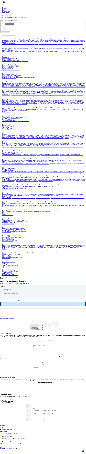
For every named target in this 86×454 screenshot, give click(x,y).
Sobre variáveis (69, 165)
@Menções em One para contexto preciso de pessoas (10, 60)
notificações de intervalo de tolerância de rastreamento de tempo (12, 257)
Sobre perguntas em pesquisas (63, 205)
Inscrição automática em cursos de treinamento (9, 240)
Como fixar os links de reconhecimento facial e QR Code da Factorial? (22, 87)
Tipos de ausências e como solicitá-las (62, 97)
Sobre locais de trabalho (37, 38)
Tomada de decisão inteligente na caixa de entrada (26, 40)
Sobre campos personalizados (19, 38)
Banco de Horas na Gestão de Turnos (39, 107)
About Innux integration (16, 245)
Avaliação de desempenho (6, 197)
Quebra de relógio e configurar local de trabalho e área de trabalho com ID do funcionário (23, 93)
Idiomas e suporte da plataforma (28, 51)
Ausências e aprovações (6, 94)
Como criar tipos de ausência (52, 96)
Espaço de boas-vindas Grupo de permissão (35, 191)
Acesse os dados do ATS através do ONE (41, 176)
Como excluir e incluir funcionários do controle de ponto (73, 83)
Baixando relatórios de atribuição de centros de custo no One (11, 65)
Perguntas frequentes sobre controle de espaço (45, 186)
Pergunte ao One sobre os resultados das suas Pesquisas (11, 70)
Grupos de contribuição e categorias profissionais (45, 183)
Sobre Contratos (17, 179)
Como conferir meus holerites (24, 157)
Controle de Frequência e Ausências (8, 81)
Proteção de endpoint (61, 250)
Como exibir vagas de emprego (54, 173)
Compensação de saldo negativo (49, 91)
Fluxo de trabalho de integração (42, 194)
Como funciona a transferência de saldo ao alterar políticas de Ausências (55, 103)
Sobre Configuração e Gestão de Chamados (9, 262)
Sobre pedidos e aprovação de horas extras (25, 83)
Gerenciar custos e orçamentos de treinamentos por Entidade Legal (12, 237)
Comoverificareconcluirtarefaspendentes (7, 318)
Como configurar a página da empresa (8, 38)
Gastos (3, 146)
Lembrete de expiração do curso (7, 219)
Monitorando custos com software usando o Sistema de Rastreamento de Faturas (39, 149)
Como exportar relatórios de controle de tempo (60, 85)
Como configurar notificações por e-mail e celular (38, 44)
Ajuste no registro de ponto (38, 87)
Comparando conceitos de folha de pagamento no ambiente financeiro (13, 145)
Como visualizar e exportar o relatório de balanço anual (13, 107)
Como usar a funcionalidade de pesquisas (8, 205)
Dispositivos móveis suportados (45, 48)
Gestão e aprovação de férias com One (8, 56)
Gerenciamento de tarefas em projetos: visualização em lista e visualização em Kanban (15, 121)
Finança (3, 141)
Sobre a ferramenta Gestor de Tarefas (8, 188)
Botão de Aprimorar (5, 72)
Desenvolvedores (73, 250)
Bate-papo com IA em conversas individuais (17, 209)
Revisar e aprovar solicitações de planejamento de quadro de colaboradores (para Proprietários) (58, 154)
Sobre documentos (5, 157)
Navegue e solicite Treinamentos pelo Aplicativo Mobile (11, 235)
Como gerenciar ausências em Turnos (58, 106)
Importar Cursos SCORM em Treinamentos (9, 234)
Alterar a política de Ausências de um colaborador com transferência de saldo (14, 104)
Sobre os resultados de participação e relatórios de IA (24, 211)
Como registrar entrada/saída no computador (34, 85)
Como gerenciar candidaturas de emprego (39, 175)
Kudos (3, 212)
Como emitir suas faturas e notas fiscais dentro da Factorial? (51, 87)
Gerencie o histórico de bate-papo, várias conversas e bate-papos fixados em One (15, 61)
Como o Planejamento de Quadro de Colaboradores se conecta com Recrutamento (45, 155)
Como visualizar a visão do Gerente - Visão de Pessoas (11, 118)
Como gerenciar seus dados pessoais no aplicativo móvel (11, 48)
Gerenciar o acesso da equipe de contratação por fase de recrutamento (17, 177)
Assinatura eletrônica (5, 162)
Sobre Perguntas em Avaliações (37, 198)
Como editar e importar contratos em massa (57, 179)
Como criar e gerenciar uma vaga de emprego (52, 172)
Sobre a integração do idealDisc (26, 245)
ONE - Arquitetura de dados (6, 59)
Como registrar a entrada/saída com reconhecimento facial (51, 84)
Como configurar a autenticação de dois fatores (38, 39)
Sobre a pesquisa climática (13, 206)
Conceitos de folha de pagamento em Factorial (9, 135)
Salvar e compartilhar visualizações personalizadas (54, 41)
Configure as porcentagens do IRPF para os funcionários (37, 41)
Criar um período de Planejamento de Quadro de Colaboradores (12, 154)
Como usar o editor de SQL (27, 160)
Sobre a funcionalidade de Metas (7, 201)
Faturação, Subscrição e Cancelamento (8, 269)
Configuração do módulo (23, 150)
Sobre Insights (4, 160)
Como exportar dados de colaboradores (61, 37)
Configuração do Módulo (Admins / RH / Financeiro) (18, 147)
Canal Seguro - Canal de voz (34, 203)
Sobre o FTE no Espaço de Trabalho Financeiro (74, 144)
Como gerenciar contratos (24, 179)
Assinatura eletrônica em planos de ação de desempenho (19, 164)
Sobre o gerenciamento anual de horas (71, 179)
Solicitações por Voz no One (6, 69)
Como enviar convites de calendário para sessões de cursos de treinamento (14, 231)
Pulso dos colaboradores (6, 210)
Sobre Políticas (4, 264)
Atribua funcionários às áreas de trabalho (12, 184)
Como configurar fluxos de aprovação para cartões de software (12, 149)
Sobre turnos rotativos (29, 106)
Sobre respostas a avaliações (16, 198)
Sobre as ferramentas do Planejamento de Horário (72, 106)
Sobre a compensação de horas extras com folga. (36, 91)
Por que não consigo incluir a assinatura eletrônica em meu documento (52, 163)
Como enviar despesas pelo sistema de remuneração (71, 135)
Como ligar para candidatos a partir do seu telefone (70, 174)
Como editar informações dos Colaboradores (42, 40)
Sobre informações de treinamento (7, 215)
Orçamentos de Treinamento (6, 232)
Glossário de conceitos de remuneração (66, 137)
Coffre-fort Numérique (6, 167)
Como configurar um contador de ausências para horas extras (15, 101)
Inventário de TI (4, 251)
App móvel (4, 47)
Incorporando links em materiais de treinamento (9, 222)
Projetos (3, 111)
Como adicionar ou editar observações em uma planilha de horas (32, 89)
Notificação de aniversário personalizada (8, 190)
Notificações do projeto (6, 255)
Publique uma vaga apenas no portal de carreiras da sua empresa (39, 177)
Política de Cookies (3, 448)
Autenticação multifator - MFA (50, 39)
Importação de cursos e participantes (8, 227)
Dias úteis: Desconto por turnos (47, 109)
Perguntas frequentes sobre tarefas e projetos (9, 123)
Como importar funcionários (74, 39)
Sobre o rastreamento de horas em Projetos (9, 115)
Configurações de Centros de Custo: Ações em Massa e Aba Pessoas (26, 144)
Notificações (4, 253)
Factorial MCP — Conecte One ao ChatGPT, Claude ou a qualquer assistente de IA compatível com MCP (19, 77)
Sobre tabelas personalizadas (28, 38)
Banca (11, 150)
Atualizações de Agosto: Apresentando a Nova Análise (17, 161)
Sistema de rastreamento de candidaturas (8, 170)
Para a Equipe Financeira (79, 147)
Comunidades (4, 207)
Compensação (4, 134)
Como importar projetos (6, 116)
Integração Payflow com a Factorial (19, 246)
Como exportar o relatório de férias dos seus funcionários (17, 96)
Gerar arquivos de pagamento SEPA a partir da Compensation (50, 137)
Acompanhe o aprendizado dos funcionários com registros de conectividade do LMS (15, 229)
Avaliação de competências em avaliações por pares (42, 201)
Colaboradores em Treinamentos (7, 238)
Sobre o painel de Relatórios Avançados (51, 160)
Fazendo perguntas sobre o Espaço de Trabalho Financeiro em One (35, 145)
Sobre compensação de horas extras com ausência (10, 83)
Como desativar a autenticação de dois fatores (63, 39)
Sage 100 (8, 140)
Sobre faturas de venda (6, 152)
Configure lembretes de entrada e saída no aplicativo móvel (62, 89)
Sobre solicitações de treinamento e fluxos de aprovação (11, 218)
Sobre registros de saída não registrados (29, 86)
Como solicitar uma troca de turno (47, 106)
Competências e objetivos (6, 200)
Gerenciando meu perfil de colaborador (8, 43)
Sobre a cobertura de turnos (37, 106)
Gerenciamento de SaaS (35, 250)
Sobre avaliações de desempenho (61, 198)
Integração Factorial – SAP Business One (76, 247)
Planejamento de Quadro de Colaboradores (9, 153)
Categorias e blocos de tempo (23, 91)
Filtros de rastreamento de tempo (78, 91)
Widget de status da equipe (64, 88)
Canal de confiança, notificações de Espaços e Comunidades (11, 254)
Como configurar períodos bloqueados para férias (68, 95)
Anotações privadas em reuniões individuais (51, 209)
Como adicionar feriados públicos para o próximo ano (55, 102)
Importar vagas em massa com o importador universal (65, 176)
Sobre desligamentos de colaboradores (8, 179)
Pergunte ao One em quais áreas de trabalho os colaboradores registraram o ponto (15, 80)
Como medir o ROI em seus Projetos (8, 126)
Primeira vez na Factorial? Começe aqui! (8, 35)
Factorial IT (4, 249)
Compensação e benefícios (6, 133)
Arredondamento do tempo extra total (62, 92)
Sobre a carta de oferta (78, 172)
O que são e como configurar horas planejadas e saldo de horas (54, 83)
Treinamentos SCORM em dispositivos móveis (9, 236)
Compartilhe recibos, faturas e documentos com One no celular (12, 75)
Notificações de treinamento (6, 256)
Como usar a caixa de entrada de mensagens (27, 172)
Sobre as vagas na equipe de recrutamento (52, 175)
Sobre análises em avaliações (6, 198)
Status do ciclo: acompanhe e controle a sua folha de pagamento (28, 136)
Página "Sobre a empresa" (64, 173)
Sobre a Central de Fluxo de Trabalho (20, 194)
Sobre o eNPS (46, 205)
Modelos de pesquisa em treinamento (8, 224)
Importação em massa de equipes (32, 183)
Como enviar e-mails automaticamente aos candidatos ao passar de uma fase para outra (19, 175)
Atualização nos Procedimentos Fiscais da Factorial (69, 87)
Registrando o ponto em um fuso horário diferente (48, 92)
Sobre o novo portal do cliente (7, 272)
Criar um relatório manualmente (49, 161)
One (3, 52)
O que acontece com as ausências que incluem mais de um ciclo (53, 101)
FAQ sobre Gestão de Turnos (49, 107)
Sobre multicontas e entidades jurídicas (25, 39)
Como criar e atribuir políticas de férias (27, 100)
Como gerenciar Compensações (58, 135)
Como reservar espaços (15, 186)
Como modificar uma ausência (37, 97)
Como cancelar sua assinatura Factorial (8, 270)
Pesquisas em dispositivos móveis (32, 206)
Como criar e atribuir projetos (7, 114)
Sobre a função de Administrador (7, 191)
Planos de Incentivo (20, 138)
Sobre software (24, 149)
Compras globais (67, 250)
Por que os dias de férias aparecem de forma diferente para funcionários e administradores (25, 98)
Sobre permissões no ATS (68, 171)
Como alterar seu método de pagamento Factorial (10, 271)
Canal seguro (4, 202)
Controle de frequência (6, 82)
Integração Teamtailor (62, 246)
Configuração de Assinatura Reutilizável (43, 164)
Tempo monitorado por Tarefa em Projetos (9, 131)
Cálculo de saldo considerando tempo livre (68, 90)
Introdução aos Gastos (5, 147)
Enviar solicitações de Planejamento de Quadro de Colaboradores (33, 154)
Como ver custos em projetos (6, 119)
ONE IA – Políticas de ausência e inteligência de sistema (11, 55)
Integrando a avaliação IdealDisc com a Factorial (32, 246)
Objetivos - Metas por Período (55, 201)
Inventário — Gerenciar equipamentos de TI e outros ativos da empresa (39, 252)
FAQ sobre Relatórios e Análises (11, 195)
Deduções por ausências (6, 108)
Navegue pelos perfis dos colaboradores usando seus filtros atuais (29, 184)
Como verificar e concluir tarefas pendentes (21, 188)
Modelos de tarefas (6, 292)
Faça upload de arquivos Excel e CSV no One (9, 74)
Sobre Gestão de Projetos (6, 112)
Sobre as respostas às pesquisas (54, 205)
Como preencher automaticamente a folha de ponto (15, 86)
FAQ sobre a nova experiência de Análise (33, 161)
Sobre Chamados (5, 263)
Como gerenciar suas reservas (33, 186)
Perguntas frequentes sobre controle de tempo (33, 90)
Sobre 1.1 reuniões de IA (6, 209)
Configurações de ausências (6, 99)
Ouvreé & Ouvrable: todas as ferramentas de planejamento (18, 110)
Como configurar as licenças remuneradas (40, 100)
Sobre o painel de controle (6, 44)
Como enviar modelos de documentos (31, 165)
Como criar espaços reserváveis (24, 186)
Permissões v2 (9, 192)
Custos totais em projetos (6, 125)
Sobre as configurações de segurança (12, 39)
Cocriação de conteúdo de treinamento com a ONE (10, 230)
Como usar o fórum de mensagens (39, 172)
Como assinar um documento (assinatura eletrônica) (10, 163)
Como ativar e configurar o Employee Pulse (9, 211)
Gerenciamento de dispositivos (53, 250)
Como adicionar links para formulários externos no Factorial (75, 51)
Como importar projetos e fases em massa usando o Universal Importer (13, 129)
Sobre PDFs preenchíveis (76, 165)
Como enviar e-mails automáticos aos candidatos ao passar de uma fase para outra (34, 174)
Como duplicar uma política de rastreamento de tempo (46, 93)
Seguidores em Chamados (6, 266)
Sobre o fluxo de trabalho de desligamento (54, 194)
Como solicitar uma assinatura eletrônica (34, 163)
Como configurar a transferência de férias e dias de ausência (20, 102)
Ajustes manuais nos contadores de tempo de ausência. (38, 102)
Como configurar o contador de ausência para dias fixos (55, 100)
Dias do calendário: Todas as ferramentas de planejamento (23, 109)
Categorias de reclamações (26, 203)
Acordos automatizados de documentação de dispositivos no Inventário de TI (63, 251)
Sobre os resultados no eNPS (28, 205)
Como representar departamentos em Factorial (60, 183)
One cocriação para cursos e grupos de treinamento (10, 66)
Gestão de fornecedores (15, 150)
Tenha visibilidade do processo (8, 290)
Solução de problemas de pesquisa (43, 206)
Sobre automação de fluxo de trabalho (8, 194)
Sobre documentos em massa (49, 157)
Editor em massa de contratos (46, 180)
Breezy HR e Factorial (69, 246)
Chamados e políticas (5, 261)
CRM (3, 151)
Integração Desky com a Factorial (7, 247)
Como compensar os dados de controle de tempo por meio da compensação (70, 136)
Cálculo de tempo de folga (77, 101)
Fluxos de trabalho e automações (7, 193)
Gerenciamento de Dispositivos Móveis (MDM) (23, 250)
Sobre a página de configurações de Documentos (36, 157)
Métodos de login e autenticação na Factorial (30, 37)
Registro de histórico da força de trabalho (41, 143)
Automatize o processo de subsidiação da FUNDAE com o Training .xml (13, 220)
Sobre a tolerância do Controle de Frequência (35, 84)
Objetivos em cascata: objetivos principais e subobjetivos (69, 201)
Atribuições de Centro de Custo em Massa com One (10, 76)
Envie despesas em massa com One (7, 73)
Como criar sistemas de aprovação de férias (75, 96)
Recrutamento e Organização (6, 169)
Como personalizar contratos (15, 180)
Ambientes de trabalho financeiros (61, 144)
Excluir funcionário (19, 181)
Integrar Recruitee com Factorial (78, 246)
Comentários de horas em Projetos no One (9, 78)
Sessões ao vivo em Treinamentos (7, 241)
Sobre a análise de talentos (71, 198)
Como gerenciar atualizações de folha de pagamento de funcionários (42, 135)
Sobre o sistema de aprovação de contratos (34, 179)
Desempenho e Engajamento (6, 196)
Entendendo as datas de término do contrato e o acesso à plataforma (31, 180)
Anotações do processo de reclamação (15, 203)
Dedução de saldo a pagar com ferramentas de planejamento (62, 109)
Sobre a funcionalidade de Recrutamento (21, 171)
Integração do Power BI (17, 247)
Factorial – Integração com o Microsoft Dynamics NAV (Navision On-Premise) (43, 247)
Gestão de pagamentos (5, 150)
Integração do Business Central (26, 247)
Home (3, 4)
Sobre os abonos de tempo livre (31, 96)
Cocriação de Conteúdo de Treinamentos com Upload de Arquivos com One (14, 63)
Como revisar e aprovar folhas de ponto (38, 83)
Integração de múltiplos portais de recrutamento (54, 174)
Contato (1, 447)
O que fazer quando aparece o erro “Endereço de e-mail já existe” (12, 51)
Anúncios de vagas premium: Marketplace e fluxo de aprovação (24, 176)
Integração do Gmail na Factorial (57, 245)
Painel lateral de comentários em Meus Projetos (9, 124)
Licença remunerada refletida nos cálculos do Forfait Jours (63, 91)
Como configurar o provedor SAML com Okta (15, 37)
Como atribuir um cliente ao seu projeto (8, 120)
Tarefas (3, 187)
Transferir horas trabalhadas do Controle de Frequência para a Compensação (29, 137)
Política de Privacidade (10, 448)
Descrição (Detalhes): (4, 27)
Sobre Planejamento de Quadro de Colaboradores (24, 155)
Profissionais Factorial (13, 137)
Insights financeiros (5, 142)
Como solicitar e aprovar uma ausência (42, 96)
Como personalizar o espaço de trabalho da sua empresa (76, 37)
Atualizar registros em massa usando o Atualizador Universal (48, 184)
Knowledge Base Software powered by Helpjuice (43, 450)
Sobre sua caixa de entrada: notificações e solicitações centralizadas (56, 44)
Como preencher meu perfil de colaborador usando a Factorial (20, 44)
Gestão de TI (4, 248)
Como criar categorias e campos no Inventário (57, 252)
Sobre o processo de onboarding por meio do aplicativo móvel (30, 48)
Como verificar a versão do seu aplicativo (56, 48)
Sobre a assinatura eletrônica (23, 163)
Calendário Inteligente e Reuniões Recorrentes (65, 209)
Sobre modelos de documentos (62, 165)
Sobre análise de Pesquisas (20, 205)
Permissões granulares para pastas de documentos (21, 191)
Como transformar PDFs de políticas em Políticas (31, 158)
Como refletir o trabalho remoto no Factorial (12, 91)
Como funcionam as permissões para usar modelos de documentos (47, 165)
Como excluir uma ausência (27, 97)
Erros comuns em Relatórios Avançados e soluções (15, 160)
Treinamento (4, 214)
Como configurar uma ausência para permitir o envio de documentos (33, 103)
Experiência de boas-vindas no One (8, 67)
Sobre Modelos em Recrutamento (33, 171)
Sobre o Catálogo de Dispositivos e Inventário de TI (19, 252)
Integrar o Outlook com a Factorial (68, 245)
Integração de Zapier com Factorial (7, 246)
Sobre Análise (42, 161)
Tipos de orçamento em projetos (7, 127)
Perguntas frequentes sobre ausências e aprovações (15, 97)
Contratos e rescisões (5, 178)
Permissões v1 (4, 192)
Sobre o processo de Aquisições (58, 149)
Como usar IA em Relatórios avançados (38, 160)
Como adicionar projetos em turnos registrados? (9, 113)
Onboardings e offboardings (43, 250)
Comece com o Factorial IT (6, 250)
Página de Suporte (3, 277)
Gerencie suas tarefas (7, 289)
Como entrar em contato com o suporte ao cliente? (15, 17)
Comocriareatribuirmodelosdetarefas (6, 358)
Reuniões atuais (26, 209)
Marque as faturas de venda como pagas (16, 152)
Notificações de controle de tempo (47, 89)
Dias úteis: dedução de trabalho (76, 109)
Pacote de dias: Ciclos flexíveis (18, 103)
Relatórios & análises (5, 159)
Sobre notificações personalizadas (31, 194)
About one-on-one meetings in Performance (49, 198)
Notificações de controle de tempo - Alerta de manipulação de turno (50, 90)
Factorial (15, 448)
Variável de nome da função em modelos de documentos (18, 166)
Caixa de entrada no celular (67, 48)
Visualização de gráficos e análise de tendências (67, 143)
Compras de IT (13, 250)
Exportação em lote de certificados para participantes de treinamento (13, 228)
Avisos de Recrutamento (6, 258)
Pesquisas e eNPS (5, 204)
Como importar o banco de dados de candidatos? (67, 172)
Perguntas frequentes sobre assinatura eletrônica (70, 163)
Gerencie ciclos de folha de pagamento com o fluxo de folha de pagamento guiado (56, 138)
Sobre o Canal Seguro (5, 203)
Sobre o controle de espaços (6, 186)
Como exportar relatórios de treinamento (8, 217)
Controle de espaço (5, 185)
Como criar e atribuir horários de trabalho (73, 85)
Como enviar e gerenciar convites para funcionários (41, 51)
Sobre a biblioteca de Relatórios (73, 160)
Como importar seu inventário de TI (13, 251)
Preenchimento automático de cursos (8, 225)
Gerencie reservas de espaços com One (8, 71)
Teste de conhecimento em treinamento (8, 223)
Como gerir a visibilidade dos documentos (60, 157)
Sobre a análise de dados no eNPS (38, 205)
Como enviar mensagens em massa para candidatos (68, 175)
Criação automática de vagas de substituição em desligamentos (32, 181)
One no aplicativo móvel (6, 54)
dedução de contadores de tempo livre (8, 109)
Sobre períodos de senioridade (68, 101)
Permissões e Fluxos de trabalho (7, 189)
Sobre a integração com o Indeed (7, 245)
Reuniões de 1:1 (4, 208)
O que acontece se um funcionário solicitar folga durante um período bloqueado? (35, 95)
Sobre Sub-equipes (61, 184)
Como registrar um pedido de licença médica (49, 97)
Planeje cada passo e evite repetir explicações (11, 293)
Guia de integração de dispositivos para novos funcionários (42, 251)
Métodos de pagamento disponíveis (7, 273)
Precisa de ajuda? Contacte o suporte (8, 274)
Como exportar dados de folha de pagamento (24, 135)
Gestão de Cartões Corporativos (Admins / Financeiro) (35, 147)
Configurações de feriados (56, 88)
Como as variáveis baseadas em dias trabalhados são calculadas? (33, 138)
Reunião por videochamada (34, 209)
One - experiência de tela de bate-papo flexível (9, 58)
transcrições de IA (41, 209)
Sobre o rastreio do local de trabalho (17, 84)
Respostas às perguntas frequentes (7, 50)
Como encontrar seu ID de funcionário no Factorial (13, 89)
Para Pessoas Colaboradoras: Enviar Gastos (51, 147)
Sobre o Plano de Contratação (52, 176)
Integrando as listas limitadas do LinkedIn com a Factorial (49, 246)
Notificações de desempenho (6, 260)
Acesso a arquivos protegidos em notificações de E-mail (15, 158)
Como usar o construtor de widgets (62, 160)
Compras (3, 148)
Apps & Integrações (5, 242)
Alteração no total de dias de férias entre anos (71, 102)
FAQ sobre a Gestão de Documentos (73, 157)
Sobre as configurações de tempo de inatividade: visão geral (11, 100)
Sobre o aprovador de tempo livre (63, 96)
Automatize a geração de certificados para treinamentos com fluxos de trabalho (14, 221)
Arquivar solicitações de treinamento (8, 239)
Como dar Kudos (5, 213)
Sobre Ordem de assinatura (32, 164)
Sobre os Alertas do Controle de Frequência (23, 88)
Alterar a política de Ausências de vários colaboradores (75, 103)
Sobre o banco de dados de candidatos (8, 171)
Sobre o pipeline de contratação (43, 171)
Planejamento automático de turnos (27, 107)
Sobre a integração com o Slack (79, 245)
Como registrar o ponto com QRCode (21, 85)
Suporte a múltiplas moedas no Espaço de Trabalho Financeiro (25, 143)
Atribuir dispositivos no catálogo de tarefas (25, 251)
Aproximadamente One (6, 53)
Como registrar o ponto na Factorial (47, 85)
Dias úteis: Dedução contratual (37, 109)
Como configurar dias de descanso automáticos (18, 106)
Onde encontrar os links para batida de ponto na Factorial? (45, 86)
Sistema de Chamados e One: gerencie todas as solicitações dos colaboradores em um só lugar (17, 64)
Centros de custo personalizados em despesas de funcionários (46, 144)
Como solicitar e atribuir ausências (16, 95)
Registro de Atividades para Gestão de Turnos (62, 107)
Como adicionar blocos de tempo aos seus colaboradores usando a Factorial (66, 86)
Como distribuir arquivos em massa (13, 157)
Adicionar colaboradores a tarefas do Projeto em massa (11, 132)
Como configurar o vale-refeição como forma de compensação (48, 136)
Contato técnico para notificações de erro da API (69, 41)
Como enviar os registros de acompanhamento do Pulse (41, 211)
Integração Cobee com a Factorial (47, 245)
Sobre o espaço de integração (72, 173)
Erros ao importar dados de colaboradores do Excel (58, 38)
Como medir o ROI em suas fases (7, 128)
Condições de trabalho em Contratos (47, 181)
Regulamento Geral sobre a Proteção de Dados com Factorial (24, 173)
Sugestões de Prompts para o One (7, 68)
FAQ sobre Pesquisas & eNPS (22, 206)
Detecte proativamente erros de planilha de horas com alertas (16, 90)
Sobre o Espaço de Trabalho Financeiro (8, 143)
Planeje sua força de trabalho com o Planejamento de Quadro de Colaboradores (70, 155)
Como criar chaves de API (41, 37)
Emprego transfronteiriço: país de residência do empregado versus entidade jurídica (62, 40)
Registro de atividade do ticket (7, 267)
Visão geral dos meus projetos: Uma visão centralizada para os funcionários (14, 117)
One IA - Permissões (5, 57)
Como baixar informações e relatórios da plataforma (58, 51)
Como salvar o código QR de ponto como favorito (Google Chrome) (40, 88)
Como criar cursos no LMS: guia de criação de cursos (10, 226)
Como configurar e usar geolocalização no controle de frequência (71, 84)
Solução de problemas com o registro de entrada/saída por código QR (30, 92)
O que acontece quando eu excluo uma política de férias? (34, 101)
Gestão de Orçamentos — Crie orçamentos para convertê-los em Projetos (13, 130)
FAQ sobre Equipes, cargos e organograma (20, 183)
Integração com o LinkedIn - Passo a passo (62, 247)
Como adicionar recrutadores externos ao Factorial (12, 172)
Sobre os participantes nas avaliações (26, 198)
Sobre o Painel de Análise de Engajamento (75, 205)
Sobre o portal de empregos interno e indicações (55, 171)
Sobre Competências (16, 201)
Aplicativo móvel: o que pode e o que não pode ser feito (19, 41)
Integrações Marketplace (6, 244)
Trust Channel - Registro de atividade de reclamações (47, 203)
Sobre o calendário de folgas (6, 95)
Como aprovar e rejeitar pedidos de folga (54, 95)
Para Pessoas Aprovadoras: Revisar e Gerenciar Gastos (66, 147)
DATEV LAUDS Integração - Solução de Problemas (18, 140)
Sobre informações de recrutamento (15, 174)
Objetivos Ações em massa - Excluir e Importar (27, 201)
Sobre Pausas (25, 17)
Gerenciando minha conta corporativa (8, 36)
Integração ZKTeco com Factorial (36, 245)
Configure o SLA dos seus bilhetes (7, 268)
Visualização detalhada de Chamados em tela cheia (10, 265)
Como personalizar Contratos (46, 179)
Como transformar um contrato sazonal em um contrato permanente (61, 180)
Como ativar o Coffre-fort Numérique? (8, 168)
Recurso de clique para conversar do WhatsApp (41, 173)
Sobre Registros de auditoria (50, 37)
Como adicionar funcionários (45, 38)
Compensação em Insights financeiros (54, 143)
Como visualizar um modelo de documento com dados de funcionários (13, 165)
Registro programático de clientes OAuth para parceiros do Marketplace (13, 243)
